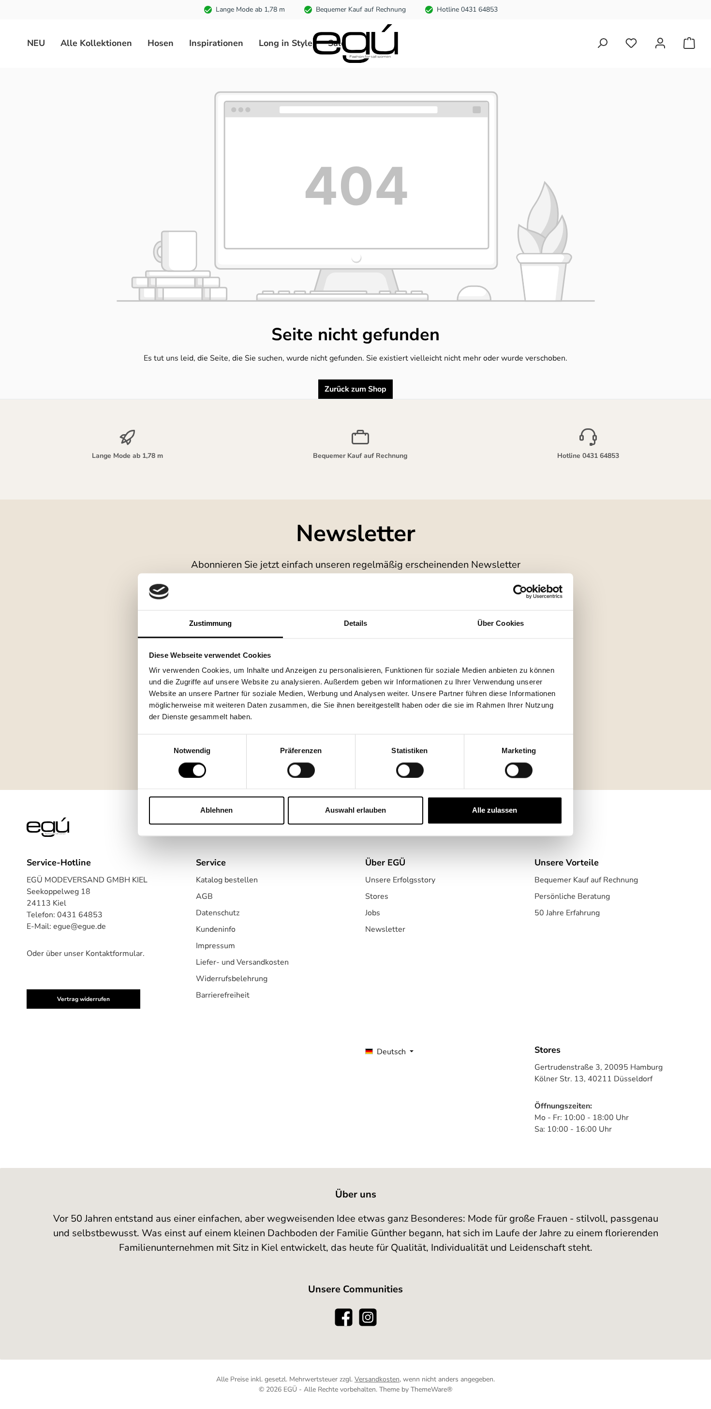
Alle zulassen (494, 810)
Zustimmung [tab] (210, 624)
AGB (204, 896)
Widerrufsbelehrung (231, 978)
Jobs (372, 913)
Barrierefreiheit (223, 995)
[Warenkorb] (689, 43)
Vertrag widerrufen (83, 999)
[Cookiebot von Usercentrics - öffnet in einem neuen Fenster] (520, 591)
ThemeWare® (431, 1389)
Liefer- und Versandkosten (242, 962)
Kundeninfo (216, 929)
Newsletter (385, 929)
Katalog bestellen (227, 880)
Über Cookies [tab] (500, 624)
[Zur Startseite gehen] (355, 43)
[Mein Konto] (660, 43)
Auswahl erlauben (355, 810)
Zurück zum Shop (355, 389)
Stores (376, 896)
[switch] (301, 770)
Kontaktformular (114, 953)
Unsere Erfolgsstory (400, 880)
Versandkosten (377, 1379)
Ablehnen (216, 810)
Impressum (215, 945)
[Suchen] (602, 43)
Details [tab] (356, 624)
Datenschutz (217, 913)
